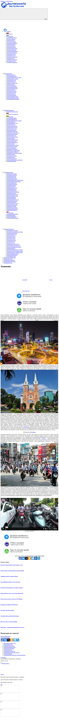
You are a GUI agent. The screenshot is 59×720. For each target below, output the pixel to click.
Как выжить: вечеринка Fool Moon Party (9, 604)
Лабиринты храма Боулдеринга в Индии (9, 576)
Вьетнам (27, 291)
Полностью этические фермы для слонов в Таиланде (12, 587)
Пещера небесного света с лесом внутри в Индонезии (12, 593)
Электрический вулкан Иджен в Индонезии (10, 616)
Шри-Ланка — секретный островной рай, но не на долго (12, 627)
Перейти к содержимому (7, 1)
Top (1, 684)
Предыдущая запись (5, 636)
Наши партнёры (29, 718)
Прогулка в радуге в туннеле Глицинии (9, 621)
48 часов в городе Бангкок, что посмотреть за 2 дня (11, 564)
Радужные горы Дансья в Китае (7, 610)
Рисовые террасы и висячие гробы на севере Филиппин (12, 570)
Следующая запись (5, 637)
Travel (50, 279)
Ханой (44, 438)
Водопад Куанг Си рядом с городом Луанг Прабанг (12, 599)
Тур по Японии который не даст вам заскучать (10, 581)
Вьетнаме (26, 427)
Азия (23, 291)
